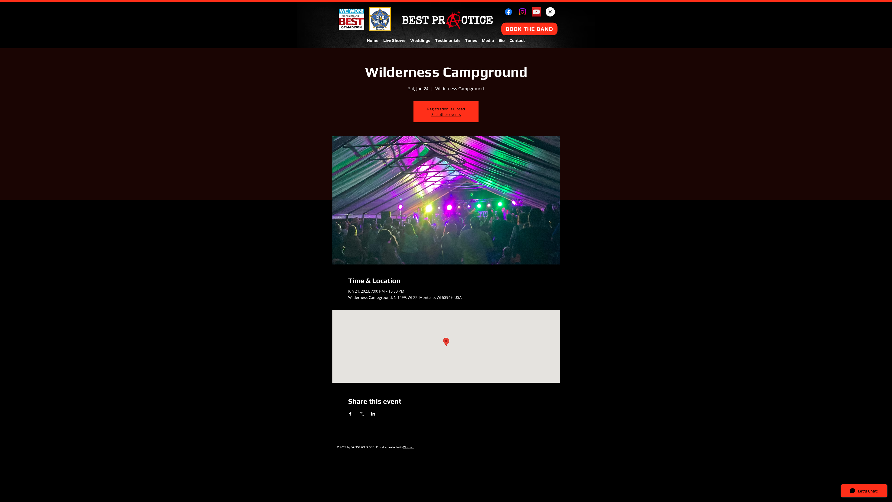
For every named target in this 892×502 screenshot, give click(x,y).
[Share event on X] (362, 414)
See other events (446, 114)
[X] (550, 12)
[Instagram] (522, 12)
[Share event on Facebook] (350, 414)
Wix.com (408, 447)
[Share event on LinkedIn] (373, 414)
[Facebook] (508, 12)
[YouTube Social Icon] (536, 12)
